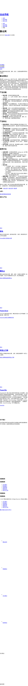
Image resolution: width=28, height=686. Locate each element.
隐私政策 (5, 488)
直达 (1, 228)
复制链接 (2, 67)
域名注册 (5, 26)
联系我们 (5, 486)
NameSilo (2, 405)
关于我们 (5, 484)
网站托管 (11, 317)
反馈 (1, 69)
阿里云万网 (11, 357)
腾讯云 (10, 278)
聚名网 (15, 188)
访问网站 (2, 64)
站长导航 (5, 19)
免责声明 (5, 487)
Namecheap (2, 317)
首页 (4, 18)
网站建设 (6, 278)
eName (1, 238)
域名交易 (5, 188)
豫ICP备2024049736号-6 (5, 509)
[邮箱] (14, 476)
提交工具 (5, 21)
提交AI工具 (5, 490)
